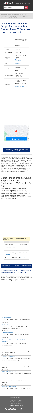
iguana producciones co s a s (9, 371)
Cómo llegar (19, 59)
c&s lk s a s (5, 364)
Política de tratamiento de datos (16, 405)
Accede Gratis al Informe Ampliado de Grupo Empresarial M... (16, 150)
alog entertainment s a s (8, 379)
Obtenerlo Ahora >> (21, 87)
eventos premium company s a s (10, 386)
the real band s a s (7, 332)
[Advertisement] (16, 106)
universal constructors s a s (9, 356)
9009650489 (18, 63)
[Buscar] (26, 7)
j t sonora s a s (6, 317)
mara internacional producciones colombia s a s (14, 349)
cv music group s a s (7, 325)
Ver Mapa (18, 60)
